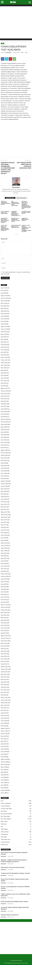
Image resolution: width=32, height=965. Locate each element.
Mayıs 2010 (4, 736)
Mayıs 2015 (4, 581)
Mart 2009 (3, 772)
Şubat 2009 (3, 774)
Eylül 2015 (3, 571)
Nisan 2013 (3, 646)
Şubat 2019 (3, 465)
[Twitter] (6, 59)
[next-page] (17, 234)
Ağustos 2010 (4, 728)
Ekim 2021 (3, 383)
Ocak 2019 (3, 468)
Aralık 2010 (3, 718)
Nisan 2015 (3, 584)
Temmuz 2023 (4, 329)
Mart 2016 (3, 555)
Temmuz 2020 (4, 422)
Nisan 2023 (3, 336)
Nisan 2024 (3, 306)
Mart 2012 (3, 679)
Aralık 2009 (3, 749)
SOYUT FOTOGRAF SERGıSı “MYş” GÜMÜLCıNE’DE (5, 212)
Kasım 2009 (4, 751)
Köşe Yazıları (4, 821)
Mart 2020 (3, 432)
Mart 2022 (3, 370)
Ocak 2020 (3, 437)
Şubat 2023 (3, 342)
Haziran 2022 (4, 362)
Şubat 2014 (3, 620)
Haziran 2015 (4, 579)
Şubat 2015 (3, 589)
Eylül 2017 (3, 509)
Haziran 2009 (4, 764)
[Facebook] (2, 59)
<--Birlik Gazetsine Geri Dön (16, 960)
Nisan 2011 (3, 707)
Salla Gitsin (4, 824)
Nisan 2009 (3, 769)
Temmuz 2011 (4, 700)
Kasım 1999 (4, 793)
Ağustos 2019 (4, 450)
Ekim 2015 (3, 568)
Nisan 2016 (3, 553)
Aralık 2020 (3, 409)
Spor (2, 826)
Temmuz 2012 (4, 669)
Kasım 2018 (4, 473)
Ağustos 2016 (4, 543)
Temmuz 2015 (4, 576)
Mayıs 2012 (4, 674)
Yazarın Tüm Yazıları (21, 198)
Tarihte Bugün (4, 829)
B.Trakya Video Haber (6, 808)
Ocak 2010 (3, 746)
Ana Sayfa (3, 41)
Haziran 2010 (4, 733)
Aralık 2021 (3, 378)
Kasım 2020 (4, 411)
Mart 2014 (3, 617)
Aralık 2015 (3, 563)
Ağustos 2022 (4, 357)
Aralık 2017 (3, 501)
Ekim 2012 (3, 661)
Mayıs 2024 (4, 303)
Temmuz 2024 (4, 298)
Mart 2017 (3, 525)
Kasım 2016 (4, 535)
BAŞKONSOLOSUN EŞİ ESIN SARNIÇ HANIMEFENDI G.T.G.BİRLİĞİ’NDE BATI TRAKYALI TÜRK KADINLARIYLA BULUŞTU (8, 168)
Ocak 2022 (3, 375)
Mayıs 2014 (4, 612)
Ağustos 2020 (4, 419)
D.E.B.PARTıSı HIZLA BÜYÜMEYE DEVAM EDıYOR (26, 212)
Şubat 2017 (3, 527)
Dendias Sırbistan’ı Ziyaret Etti (10, 915)
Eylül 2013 (3, 633)
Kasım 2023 (4, 318)
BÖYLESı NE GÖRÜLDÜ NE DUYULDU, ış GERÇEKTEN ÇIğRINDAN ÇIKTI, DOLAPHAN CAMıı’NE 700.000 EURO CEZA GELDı (26, 205)
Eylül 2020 (3, 416)
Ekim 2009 (3, 754)
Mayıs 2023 (4, 334)
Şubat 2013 (3, 651)
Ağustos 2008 (4, 790)
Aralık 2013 (3, 625)
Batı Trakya (4, 811)
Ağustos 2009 (4, 759)
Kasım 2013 (4, 628)
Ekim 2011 (3, 692)
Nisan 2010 (3, 738)
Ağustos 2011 (4, 697)
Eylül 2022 (3, 355)
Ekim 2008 (3, 785)
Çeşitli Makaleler (10, 198)
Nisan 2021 (3, 398)
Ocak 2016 (3, 561)
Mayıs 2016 (4, 550)
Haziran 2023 (4, 331)
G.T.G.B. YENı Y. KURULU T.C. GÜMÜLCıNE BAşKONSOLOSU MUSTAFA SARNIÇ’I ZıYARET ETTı (5, 228)
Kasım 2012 (4, 659)
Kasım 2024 (4, 288)
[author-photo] (16, 181)
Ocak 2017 (3, 530)
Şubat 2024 (3, 311)
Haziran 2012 (4, 671)
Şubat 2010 (3, 744)
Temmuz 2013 (4, 638)
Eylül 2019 (3, 447)
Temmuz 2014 (4, 607)
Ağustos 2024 (4, 295)
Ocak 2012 (3, 684)
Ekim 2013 (3, 630)
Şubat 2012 (3, 682)
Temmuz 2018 (4, 483)
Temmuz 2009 (4, 762)
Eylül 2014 (3, 602)
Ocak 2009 (3, 777)
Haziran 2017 (4, 517)
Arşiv (7, 41)
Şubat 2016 (3, 558)
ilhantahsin (8, 52)
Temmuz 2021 (4, 391)
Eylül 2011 (3, 695)
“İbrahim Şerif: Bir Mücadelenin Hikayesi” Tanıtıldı (15, 873)
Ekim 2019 (3, 445)
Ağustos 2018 (4, 481)
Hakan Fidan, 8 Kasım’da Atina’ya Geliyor (13, 867)
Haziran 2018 (4, 486)
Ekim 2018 (3, 476)
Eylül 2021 (3, 385)
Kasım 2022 (4, 349)
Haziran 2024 (4, 300)
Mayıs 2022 (4, 365)
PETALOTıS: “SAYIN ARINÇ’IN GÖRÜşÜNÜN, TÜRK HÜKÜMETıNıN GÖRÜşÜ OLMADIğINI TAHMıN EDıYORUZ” (26, 228)
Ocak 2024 (3, 313)
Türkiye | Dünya (5, 831)
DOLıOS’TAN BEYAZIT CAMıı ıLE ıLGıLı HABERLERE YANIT (16, 226)
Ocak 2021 (3, 406)
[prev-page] (15, 234)
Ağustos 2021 (4, 388)
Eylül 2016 (3, 540)
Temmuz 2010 (4, 731)
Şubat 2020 (3, 434)
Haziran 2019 (4, 455)
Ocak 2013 (3, 653)
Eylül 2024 (3, 293)
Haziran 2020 (4, 424)
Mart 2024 (3, 308)
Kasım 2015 (4, 566)
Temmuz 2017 (4, 514)
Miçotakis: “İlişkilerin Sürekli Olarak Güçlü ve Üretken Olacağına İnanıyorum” (14, 860)
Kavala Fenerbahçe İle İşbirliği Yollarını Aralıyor (14, 901)
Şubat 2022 (3, 373)
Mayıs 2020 (4, 427)
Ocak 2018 (3, 499)
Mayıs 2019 (4, 458)
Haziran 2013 (4, 641)
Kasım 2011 (4, 689)
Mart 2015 (3, 586)
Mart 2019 (3, 463)
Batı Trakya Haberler (6, 819)
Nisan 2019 (3, 460)
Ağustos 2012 (4, 666)
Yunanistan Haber (5, 842)
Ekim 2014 (3, 599)
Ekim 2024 (3, 290)
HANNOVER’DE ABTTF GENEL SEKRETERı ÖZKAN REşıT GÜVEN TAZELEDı (5, 220)
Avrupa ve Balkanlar (6, 803)
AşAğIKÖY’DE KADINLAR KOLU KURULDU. (25, 219)
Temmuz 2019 (4, 452)
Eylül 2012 (3, 664)
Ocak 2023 (3, 344)
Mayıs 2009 (4, 767)
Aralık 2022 (3, 347)
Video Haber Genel (5, 839)
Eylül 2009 (3, 756)
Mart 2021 (3, 401)
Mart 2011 (3, 710)
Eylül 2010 (3, 726)
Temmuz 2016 (4, 545)
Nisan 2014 (3, 615)
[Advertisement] (16, 22)
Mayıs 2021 (4, 396)
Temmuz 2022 (4, 360)
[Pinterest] (10, 59)
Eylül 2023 (3, 324)
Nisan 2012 (3, 677)
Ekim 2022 (3, 352)
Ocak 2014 (3, 622)
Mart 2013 (3, 648)
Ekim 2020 (3, 414)
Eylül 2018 (3, 478)
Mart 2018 (3, 494)
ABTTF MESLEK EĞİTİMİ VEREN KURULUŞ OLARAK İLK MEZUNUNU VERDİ (24, 165)
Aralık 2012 (3, 656)
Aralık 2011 (3, 687)
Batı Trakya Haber (5, 816)
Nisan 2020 (3, 429)
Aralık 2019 (3, 440)
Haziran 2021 (4, 393)
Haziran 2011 (4, 702)
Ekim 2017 (3, 507)
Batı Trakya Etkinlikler (6, 813)
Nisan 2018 (3, 491)
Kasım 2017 (4, 504)
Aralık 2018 (3, 470)
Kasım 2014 (4, 597)
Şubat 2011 (3, 713)
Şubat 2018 (3, 496)
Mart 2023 (3, 339)
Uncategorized (4, 834)
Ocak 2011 (3, 715)
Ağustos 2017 (4, 512)
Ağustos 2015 (4, 574)
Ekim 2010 (3, 723)
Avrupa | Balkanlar (5, 806)
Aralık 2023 (3, 316)
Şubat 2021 (3, 403)
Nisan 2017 (3, 522)
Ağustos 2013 (4, 635)
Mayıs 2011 (4, 705)
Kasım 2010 (4, 720)
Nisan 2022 (3, 367)
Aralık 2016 (3, 532)
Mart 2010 (3, 741)
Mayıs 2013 (4, 643)
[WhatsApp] (14, 59)
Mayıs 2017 (4, 519)
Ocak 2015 (3, 592)
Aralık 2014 (3, 594)
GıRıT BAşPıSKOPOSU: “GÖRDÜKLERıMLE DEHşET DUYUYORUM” (15, 203)
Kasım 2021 (4, 380)
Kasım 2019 (4, 442)
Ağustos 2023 (4, 326)
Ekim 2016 (3, 537)
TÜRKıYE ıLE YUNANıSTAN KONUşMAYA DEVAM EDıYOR (5, 203)
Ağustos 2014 (4, 604)
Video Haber (4, 837)
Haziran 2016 (4, 548)
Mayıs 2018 (4, 488)
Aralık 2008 (3, 780)
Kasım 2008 (4, 782)
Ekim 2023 (3, 321)
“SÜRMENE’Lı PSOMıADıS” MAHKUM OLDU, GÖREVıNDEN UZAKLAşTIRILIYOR (15, 213)
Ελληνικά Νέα (4, 844)
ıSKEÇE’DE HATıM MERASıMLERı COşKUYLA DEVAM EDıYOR (15, 220)
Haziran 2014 (4, 610)
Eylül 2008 (3, 787)
